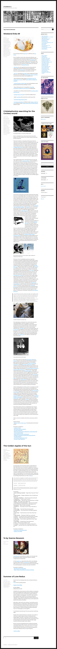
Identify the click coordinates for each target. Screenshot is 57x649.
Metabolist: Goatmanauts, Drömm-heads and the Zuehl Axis (24, 435)
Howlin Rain (5, 584)
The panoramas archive (45, 68)
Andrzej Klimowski (25, 64)
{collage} (7, 39)
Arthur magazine (5, 452)
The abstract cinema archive (46, 58)
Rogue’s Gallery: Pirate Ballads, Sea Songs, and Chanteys (24, 569)
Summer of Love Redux (18, 531)
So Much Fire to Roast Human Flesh (20, 530)
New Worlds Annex (44, 57)
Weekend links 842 (44, 43)
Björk (9, 120)
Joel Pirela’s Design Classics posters (20, 99)
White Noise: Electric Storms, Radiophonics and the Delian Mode (25, 431)
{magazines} (8, 450)
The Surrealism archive (45, 71)
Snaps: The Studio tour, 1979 (46, 45)
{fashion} (8, 41)
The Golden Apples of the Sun (17, 446)
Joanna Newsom (16, 556)
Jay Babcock (9, 584)
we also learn (15, 329)
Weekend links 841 (44, 46)
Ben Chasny (5, 582)
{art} (8, 38)
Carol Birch (19, 97)
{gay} (6, 42)
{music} (4, 451)
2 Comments (5, 460)
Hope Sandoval (8, 456)
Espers (4, 455)
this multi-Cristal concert (27, 364)
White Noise (8, 133)
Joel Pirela (7, 51)
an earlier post (21, 334)
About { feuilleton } (44, 55)
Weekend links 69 (11, 34)
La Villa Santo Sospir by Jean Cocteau (20, 437)
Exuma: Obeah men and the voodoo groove (21, 434)
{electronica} (5, 41)
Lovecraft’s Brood (44, 48)
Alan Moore (16, 67)
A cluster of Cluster (17, 427)
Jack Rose (4, 457)
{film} (4, 42)
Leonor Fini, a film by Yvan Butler (46, 47)
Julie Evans (25, 53)
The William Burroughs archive (46, 72)
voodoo (4, 133)
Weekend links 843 (44, 40)
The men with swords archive (46, 66)
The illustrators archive (45, 64)
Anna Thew (25, 73)
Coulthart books (44, 56)
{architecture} (5, 38)
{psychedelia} (8, 581)
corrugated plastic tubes (17, 147)
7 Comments (5, 56)
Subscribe (47, 166)
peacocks (6, 53)
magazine (32, 59)
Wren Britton (7, 55)
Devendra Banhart (6, 454)
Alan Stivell (27, 562)
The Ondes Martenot (17, 436)
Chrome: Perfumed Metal (18, 432)
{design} (7, 40)
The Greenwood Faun (45, 41)
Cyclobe (8, 47)
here (30, 62)
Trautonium (35, 374)
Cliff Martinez (5, 121)
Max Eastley (8, 127)
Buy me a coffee (43, 186)
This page (22, 328)
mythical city (19, 561)
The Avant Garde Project (18, 430)
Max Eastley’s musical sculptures (20, 429)
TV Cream (32, 270)
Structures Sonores (6, 131)
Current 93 (8, 453)
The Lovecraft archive (45, 65)
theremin (4, 132)
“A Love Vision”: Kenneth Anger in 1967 (47, 42)
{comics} (4, 40)
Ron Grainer (8, 129)
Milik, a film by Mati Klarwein (46, 38)
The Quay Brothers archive (46, 69)
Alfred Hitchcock (5, 120)
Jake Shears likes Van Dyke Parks (20, 568)
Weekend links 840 (44, 49)
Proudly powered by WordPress (12, 644)
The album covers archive (45, 59)
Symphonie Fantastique (45, 39)
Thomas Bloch (29, 359)
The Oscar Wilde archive (45, 67)
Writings (43, 73)
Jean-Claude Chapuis (27, 370)
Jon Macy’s (19, 94)
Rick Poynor (7, 54)
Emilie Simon (23, 379)
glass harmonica (25, 210)
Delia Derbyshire (8, 122)
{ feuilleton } (7, 6)
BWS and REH (44, 44)
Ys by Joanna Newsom (13, 538)
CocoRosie (5, 453)
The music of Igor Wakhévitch (19, 439)
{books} (4, 39)
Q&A (20, 83)
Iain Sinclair (22, 69)
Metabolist (5, 128)
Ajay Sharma (5, 44)
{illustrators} (8, 42)
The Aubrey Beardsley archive (46, 60)
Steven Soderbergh (6, 130)
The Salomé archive (45, 70)
